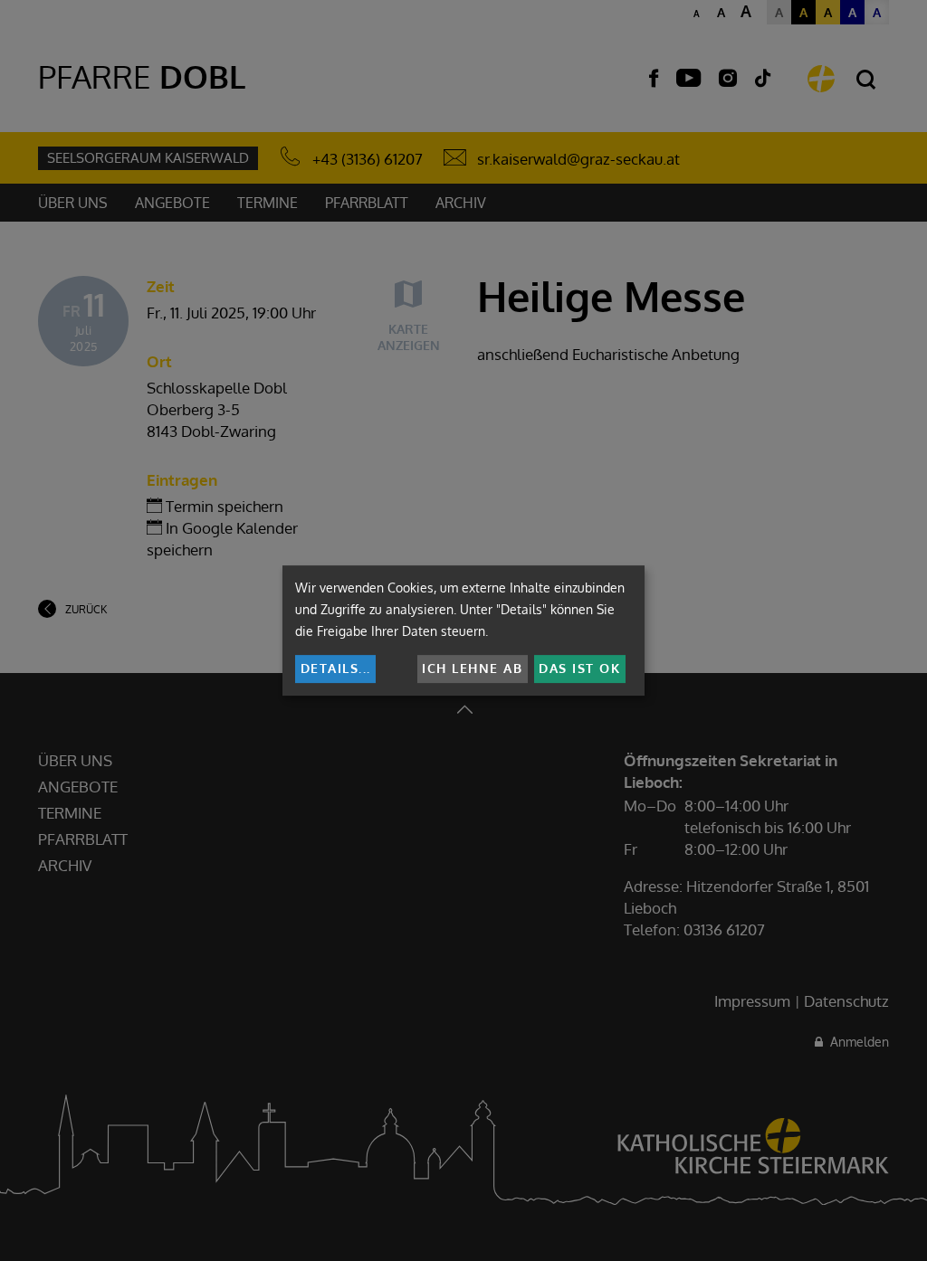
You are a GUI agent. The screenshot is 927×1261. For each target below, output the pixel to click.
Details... (336, 668)
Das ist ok (579, 668)
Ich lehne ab (472, 668)
